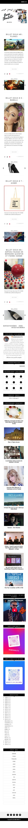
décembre (7, 721)
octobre (7, 724)
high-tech (14, 779)
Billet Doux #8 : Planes (14, 35)
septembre (8, 726)
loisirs (14, 785)
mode (14, 787)
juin (6, 731)
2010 (6, 744)
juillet (6, 729)
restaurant (14, 792)
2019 (6, 709)
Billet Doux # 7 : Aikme (14, 182)
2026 (6, 697)
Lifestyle (14, 756)
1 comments (20, 156)
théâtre (14, 797)
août (6, 728)
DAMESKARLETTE (18, 337)
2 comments (20, 223)
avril (6, 734)
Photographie (14, 759)
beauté (14, 766)
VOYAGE (14, 761)
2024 (6, 701)
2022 (6, 704)
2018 (6, 711)
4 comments (20, 73)
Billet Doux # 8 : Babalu (14, 99)
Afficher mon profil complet (14, 357)
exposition (14, 774)
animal (14, 764)
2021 (6, 706)
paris (14, 790)
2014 (6, 717)
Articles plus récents (10, 326)
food (14, 777)
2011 (6, 743)
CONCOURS (14, 753)
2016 (6, 714)
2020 (6, 707)
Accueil (21, 326)
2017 (6, 712)
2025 (6, 699)
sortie (14, 795)
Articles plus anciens (17, 327)
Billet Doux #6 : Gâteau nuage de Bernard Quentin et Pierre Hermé (14, 253)
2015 (6, 716)
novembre (8, 722)
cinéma (14, 769)
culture (14, 772)
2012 (6, 741)
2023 (6, 702)
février (6, 738)
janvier (7, 739)
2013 (6, 719)
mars (6, 736)
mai (6, 732)
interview (14, 782)
